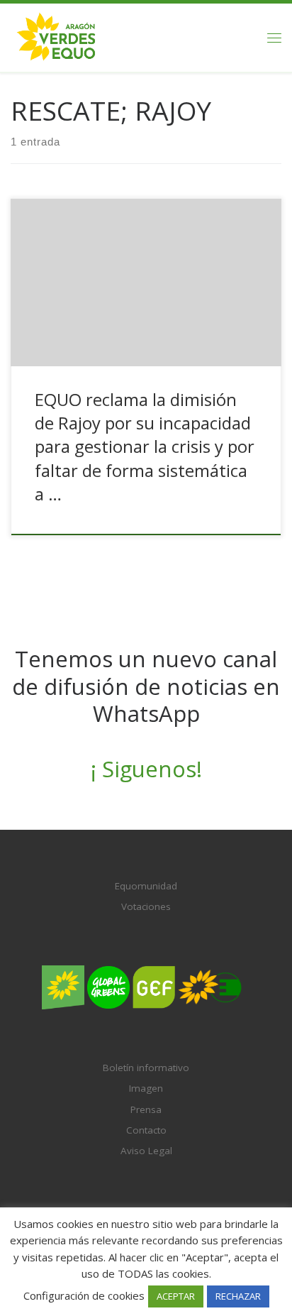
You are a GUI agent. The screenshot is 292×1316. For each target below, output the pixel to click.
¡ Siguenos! (146, 769)
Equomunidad (146, 885)
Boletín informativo (146, 1067)
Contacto (146, 1130)
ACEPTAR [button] (176, 1296)
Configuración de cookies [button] (84, 1295)
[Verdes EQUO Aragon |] (56, 36)
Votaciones (146, 906)
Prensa (146, 1109)
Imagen (146, 1088)
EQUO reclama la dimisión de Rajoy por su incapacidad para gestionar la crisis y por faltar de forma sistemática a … (144, 446)
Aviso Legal (146, 1150)
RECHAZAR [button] (238, 1296)
